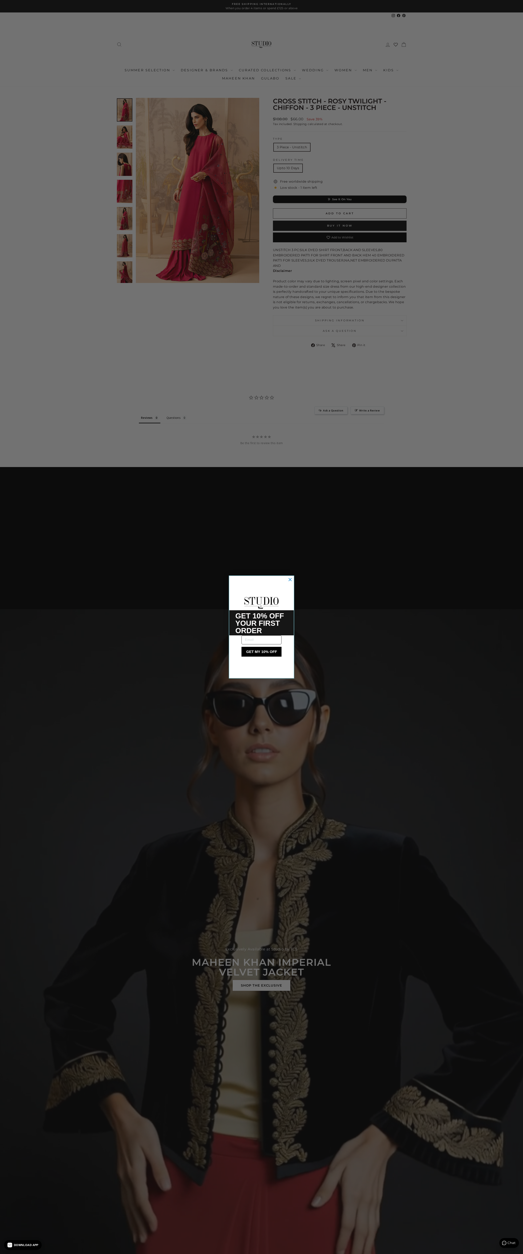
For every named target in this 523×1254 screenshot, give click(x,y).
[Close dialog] (290, 579)
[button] (23, 1245)
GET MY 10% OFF (261, 652)
